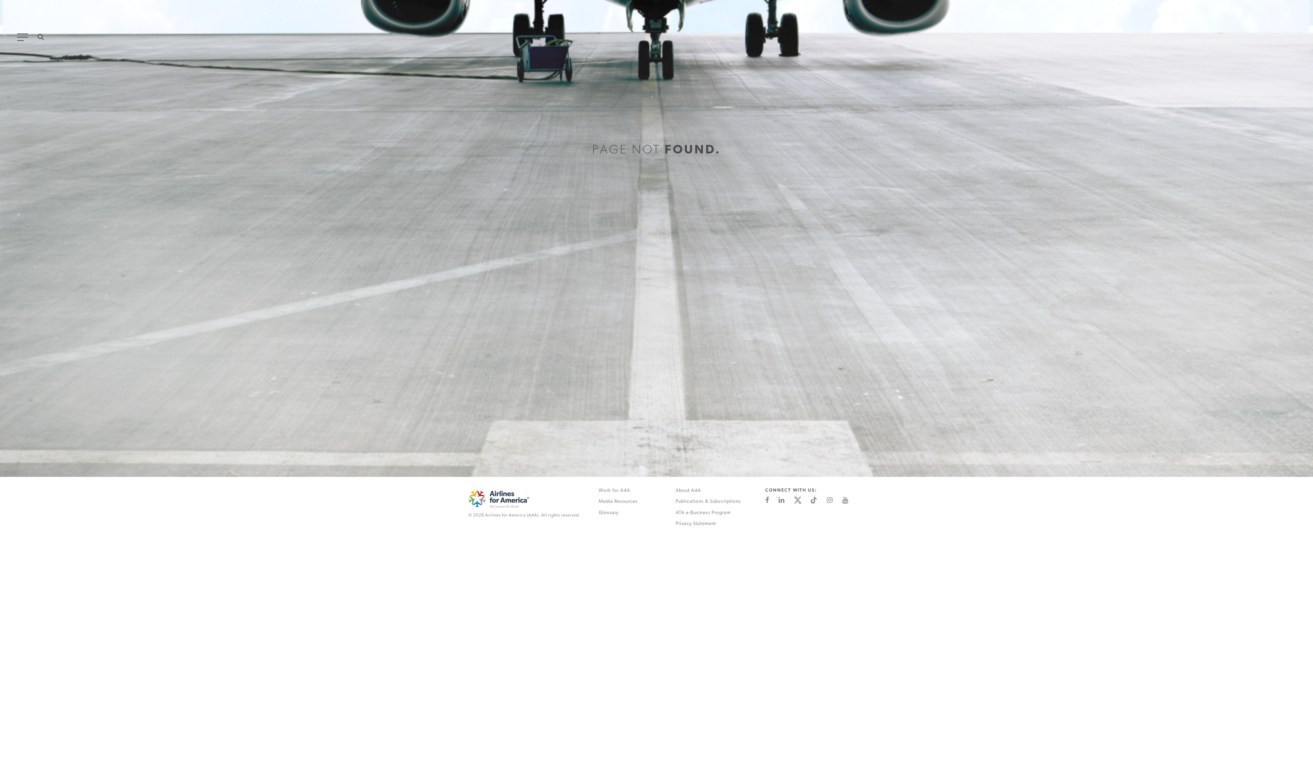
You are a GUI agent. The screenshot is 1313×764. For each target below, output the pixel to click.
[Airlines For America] (526, 499)
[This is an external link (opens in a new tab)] (767, 500)
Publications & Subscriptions (708, 501)
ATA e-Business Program (703, 512)
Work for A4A (614, 490)
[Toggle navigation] (24, 39)
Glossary (609, 512)
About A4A (688, 490)
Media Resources (618, 501)
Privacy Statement (696, 523)
